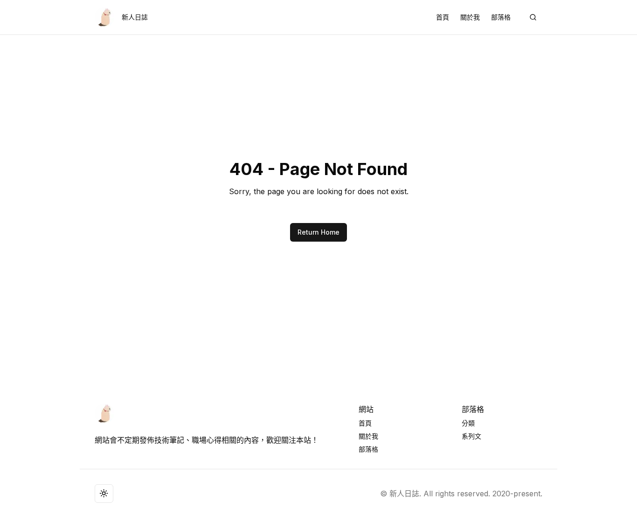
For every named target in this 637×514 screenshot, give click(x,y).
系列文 (471, 436)
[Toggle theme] (104, 493)
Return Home (318, 232)
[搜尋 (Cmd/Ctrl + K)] (533, 17)
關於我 (470, 17)
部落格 (501, 17)
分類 (468, 423)
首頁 (442, 17)
